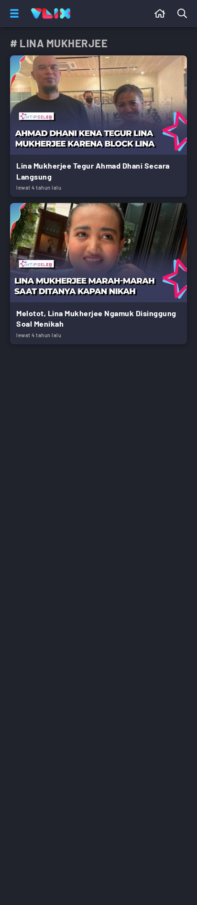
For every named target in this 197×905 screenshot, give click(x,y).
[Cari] (184, 13)
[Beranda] (160, 13)
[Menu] (12, 13)
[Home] (51, 13)
